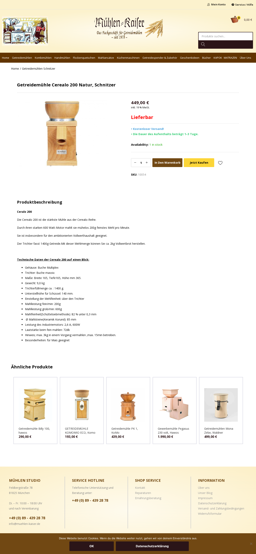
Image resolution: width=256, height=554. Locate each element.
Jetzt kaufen (199, 162)
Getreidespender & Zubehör (159, 57)
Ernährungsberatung (148, 498)
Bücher (206, 57)
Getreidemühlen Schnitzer (38, 68)
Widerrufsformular (210, 513)
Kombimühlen (43, 57)
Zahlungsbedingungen (230, 508)
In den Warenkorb (167, 162)
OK (91, 546)
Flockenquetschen (84, 57)
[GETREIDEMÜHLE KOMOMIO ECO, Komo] (82, 405)
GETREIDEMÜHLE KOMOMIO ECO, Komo (80, 430)
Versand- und (207, 508)
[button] (240, 19)
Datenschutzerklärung (212, 503)
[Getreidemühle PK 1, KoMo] (128, 405)
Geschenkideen (189, 57)
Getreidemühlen (22, 57)
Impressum (205, 498)
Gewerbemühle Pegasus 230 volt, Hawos (173, 430)
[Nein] (251, 544)
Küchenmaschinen (128, 57)
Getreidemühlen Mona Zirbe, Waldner (218, 430)
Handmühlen (62, 57)
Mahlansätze (106, 57)
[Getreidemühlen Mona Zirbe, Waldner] (221, 405)
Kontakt (140, 488)
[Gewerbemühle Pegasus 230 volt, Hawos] (174, 405)
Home (5, 57)
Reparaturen (143, 493)
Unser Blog (205, 493)
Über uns (245, 57)
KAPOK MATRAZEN (225, 57)
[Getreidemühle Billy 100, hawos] (35, 405)
